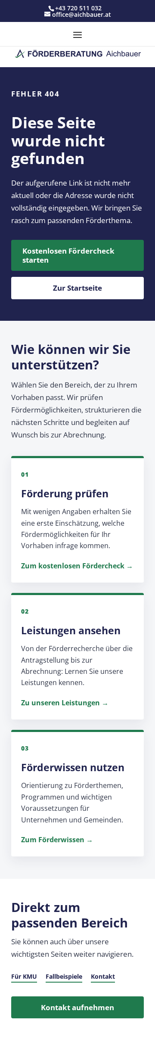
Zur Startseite (77, 288)
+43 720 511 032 (78, 8)
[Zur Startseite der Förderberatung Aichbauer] (77, 54)
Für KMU (24, 976)
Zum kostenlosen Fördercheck (72, 566)
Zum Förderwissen (52, 839)
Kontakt (103, 976)
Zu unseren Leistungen (60, 702)
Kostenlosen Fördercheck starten (68, 255)
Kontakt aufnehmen (77, 1007)
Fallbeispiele (64, 976)
